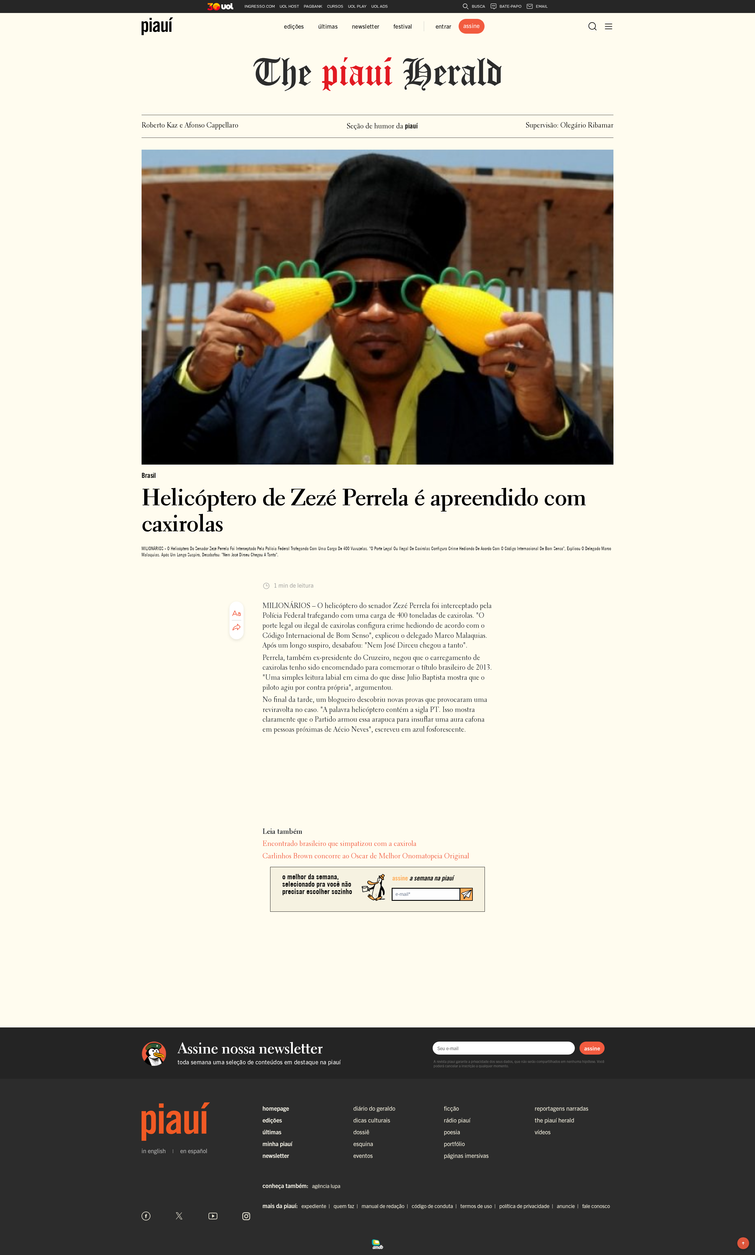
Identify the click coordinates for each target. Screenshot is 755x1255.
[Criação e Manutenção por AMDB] (377, 1243)
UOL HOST (289, 6)
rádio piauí (457, 1120)
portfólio (454, 1143)
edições (294, 26)
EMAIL (542, 6)
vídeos (543, 1131)
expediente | (316, 1205)
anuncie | (569, 1205)
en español (193, 1151)
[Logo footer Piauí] (196, 1121)
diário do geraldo (374, 1108)
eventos (363, 1155)
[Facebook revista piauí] (146, 1216)
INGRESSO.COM (259, 6)
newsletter (365, 26)
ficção (451, 1108)
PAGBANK (313, 6)
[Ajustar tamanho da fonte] (236, 613)
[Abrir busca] (592, 26)
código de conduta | (435, 1205)
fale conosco (596, 1205)
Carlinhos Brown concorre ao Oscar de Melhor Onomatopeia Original (365, 856)
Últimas (271, 1131)
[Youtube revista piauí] (213, 1216)
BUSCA (478, 6)
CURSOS (335, 6)
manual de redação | (386, 1205)
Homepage (275, 1108)
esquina (363, 1143)
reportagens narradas (561, 1108)
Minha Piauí (277, 1143)
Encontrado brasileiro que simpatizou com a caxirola (339, 844)
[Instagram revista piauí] (246, 1216)
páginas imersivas (466, 1155)
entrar (444, 26)
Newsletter (275, 1155)
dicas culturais (371, 1120)
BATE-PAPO (510, 6)
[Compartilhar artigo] (236, 627)
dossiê (361, 1131)
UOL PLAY (357, 6)
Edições (272, 1120)
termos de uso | (479, 1205)
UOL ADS (379, 6)
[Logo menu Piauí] (157, 26)
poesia (452, 1131)
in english (154, 1151)
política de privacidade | (527, 1205)
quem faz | (347, 1205)
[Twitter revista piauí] (179, 1216)
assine (592, 1048)
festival (402, 26)
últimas (328, 26)
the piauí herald (554, 1120)
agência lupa (326, 1185)
